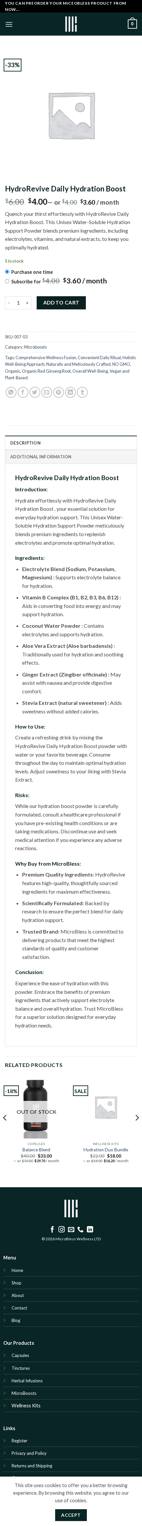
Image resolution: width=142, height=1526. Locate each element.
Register (19, 1440)
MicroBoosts (24, 1393)
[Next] (137, 1130)
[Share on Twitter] (34, 392)
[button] (9, 24)
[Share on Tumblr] (82, 392)
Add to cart (61, 302)
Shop (16, 1282)
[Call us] (80, 1229)
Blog (16, 1320)
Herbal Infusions (27, 1380)
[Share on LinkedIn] (70, 392)
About (18, 1295)
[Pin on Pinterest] (58, 392)
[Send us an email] (71, 1229)
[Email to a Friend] (46, 392)
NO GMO (121, 364)
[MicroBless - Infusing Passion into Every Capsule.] (71, 24)
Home (17, 1270)
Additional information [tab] (41, 456)
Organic (12, 371)
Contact (19, 1307)
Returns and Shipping (32, 1465)
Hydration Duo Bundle (106, 1149)
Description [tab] (25, 443)
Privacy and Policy (29, 1453)
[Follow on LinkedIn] (90, 1229)
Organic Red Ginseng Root (46, 371)
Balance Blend (36, 1149)
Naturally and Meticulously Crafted (78, 364)
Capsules (20, 1355)
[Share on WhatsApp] (11, 392)
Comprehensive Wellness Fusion (46, 357)
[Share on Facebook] (23, 392)
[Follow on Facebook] (52, 1229)
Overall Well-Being (90, 371)
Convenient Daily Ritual (99, 357)
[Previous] (5, 1130)
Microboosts (35, 347)
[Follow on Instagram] (61, 1229)
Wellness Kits (26, 1405)
